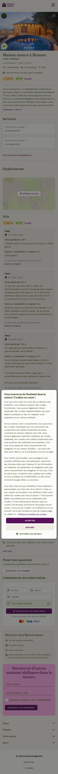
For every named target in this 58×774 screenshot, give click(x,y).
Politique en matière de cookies (32, 514)
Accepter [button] (30, 521)
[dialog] (29, 464)
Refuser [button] (30, 527)
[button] (29, 533)
